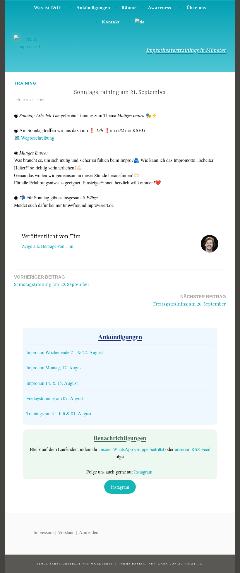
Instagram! (144, 472)
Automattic (190, 563)
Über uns (196, 7)
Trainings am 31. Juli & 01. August (58, 413)
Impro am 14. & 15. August (52, 383)
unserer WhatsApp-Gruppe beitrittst (131, 449)
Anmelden (88, 532)
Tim (40, 100)
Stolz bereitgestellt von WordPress (75, 563)
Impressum (43, 532)
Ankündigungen (93, 7)
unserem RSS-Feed (192, 449)
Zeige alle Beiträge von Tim (47, 246)
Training (25, 83)
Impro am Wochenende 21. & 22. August (64, 352)
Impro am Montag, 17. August (54, 367)
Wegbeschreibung (37, 138)
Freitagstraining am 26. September (189, 300)
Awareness (159, 7)
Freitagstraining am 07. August (54, 398)
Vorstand (66, 532)
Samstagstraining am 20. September (52, 281)
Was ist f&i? (47, 7)
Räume (129, 7)
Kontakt (111, 22)
